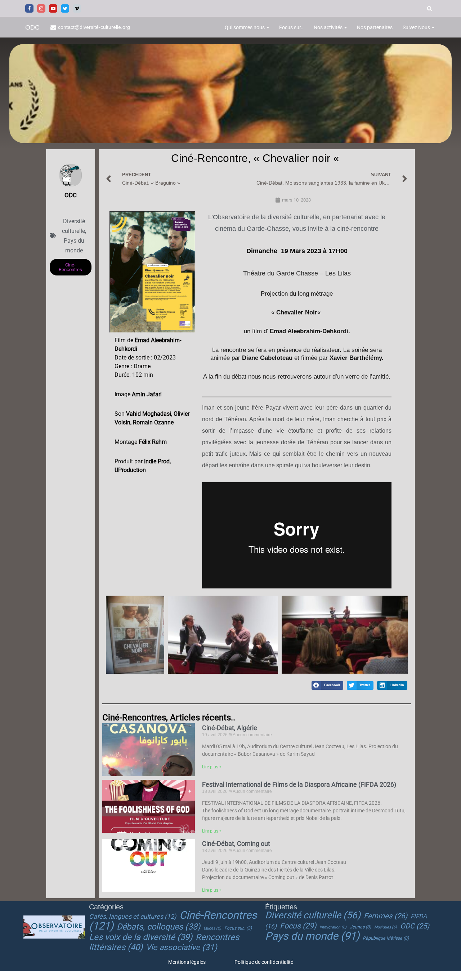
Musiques (385, 927)
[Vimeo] (77, 8)
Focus (298, 925)
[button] (268, 27)
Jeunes (360, 927)
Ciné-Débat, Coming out (236, 843)
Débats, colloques (158, 927)
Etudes (212, 928)
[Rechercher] (429, 8)
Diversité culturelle (313, 915)
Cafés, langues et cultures (132, 916)
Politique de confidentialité (263, 962)
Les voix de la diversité (140, 937)
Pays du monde (312, 936)
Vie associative (181, 947)
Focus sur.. (291, 27)
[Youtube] (53, 8)
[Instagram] (41, 8)
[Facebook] (29, 8)
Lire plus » (211, 766)
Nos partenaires (375, 27)
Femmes (385, 916)
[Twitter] (65, 8)
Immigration (332, 927)
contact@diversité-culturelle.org (94, 27)
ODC (414, 926)
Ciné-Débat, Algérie (229, 728)
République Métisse (386, 938)
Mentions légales (187, 962)
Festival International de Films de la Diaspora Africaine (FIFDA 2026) (299, 784)
